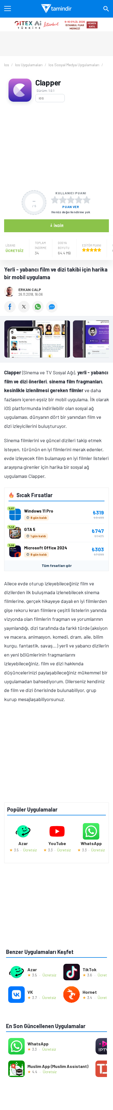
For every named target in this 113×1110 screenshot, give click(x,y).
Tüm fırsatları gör (57, 565)
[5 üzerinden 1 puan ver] (55, 200)
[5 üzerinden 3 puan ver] (71, 200)
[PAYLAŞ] (11, 311)
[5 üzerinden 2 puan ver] (63, 200)
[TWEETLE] (25, 311)
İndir (57, 225)
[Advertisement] (56, 146)
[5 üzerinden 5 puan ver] (87, 200)
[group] (56, 340)
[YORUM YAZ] (52, 311)
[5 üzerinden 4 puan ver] (79, 200)
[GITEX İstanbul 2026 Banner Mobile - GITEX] (56, 24)
